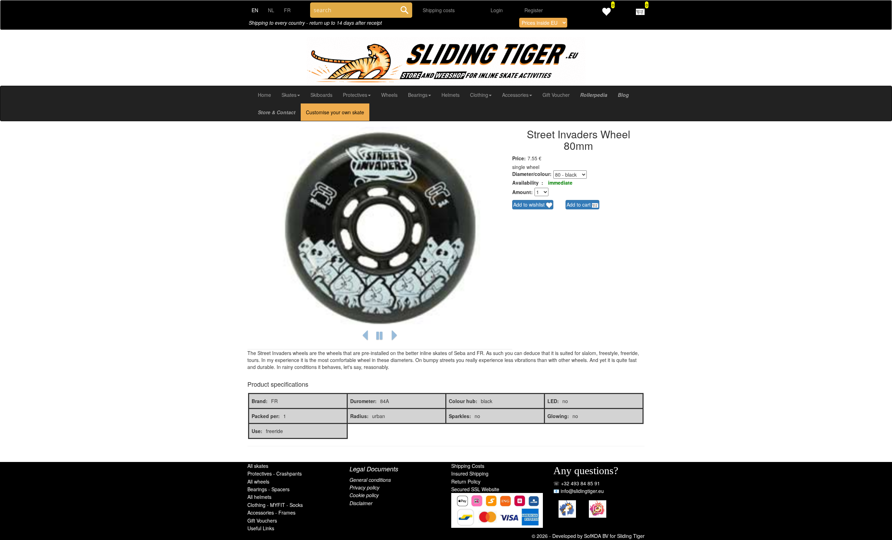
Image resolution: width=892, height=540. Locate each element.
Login (497, 10)
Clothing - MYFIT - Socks (275, 504)
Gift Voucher (556, 94)
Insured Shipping (470, 473)
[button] (365, 335)
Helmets (450, 94)
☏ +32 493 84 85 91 (576, 483)
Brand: (260, 401)
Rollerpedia (593, 94)
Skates (289, 94)
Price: (519, 158)
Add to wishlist (529, 204)
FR (287, 10)
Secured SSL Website (475, 489)
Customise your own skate (335, 112)
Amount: (522, 191)
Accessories (515, 94)
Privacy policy (364, 487)
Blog (623, 94)
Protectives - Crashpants (274, 473)
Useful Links (260, 528)
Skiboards (321, 94)
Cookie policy (364, 495)
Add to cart (579, 204)
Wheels (389, 94)
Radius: (359, 415)
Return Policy (465, 481)
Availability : (527, 182)
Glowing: (558, 415)
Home (264, 94)
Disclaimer (360, 503)
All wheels (258, 481)
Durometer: (363, 401)
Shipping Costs (467, 465)
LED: (553, 401)
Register (533, 10)
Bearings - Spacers (268, 489)
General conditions (370, 479)
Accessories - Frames (271, 512)
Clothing (479, 94)
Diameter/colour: (532, 173)
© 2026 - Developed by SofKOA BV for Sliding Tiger (588, 535)
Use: (257, 430)
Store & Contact (276, 112)
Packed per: (266, 415)
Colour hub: (463, 401)
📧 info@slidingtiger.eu (578, 490)
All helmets (259, 496)
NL (271, 10)
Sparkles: (460, 415)
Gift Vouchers (262, 520)
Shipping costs (439, 10)
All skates (257, 465)
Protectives (355, 94)
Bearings (418, 94)
